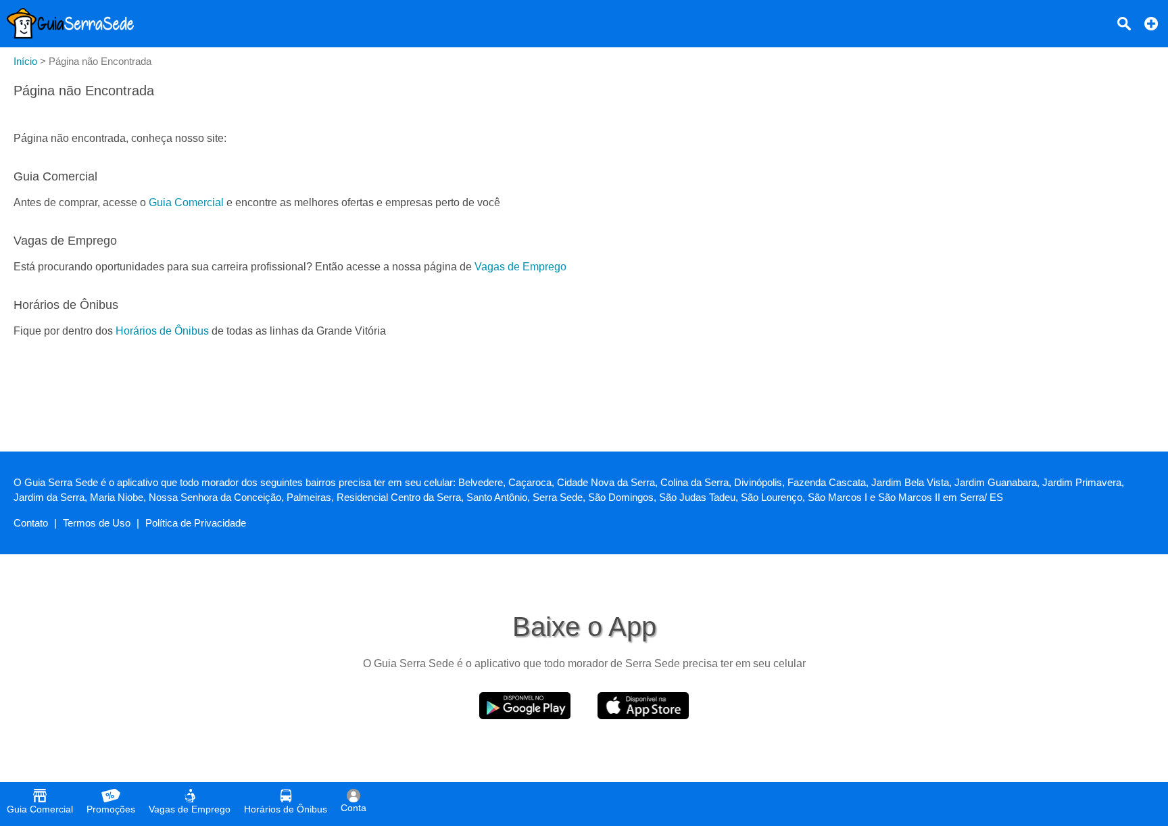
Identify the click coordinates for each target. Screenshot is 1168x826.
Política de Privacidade (195, 523)
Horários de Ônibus (162, 331)
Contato (31, 523)
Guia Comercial (186, 202)
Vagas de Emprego (520, 266)
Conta (353, 807)
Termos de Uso (96, 523)
